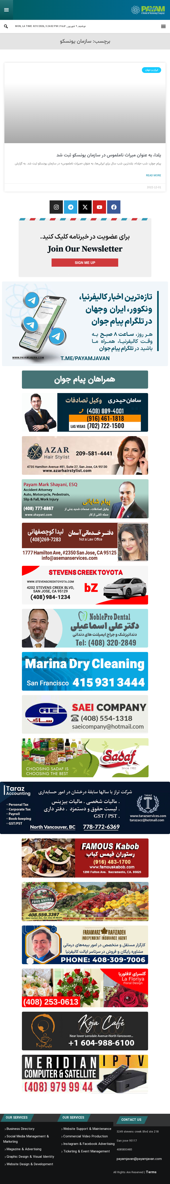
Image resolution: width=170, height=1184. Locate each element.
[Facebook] (113, 207)
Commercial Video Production (85, 1136)
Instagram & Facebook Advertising (89, 1144)
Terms (151, 1172)
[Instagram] (56, 207)
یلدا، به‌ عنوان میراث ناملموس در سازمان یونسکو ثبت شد (108, 155)
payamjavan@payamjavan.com (139, 1159)
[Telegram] (70, 207)
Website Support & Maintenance (87, 1129)
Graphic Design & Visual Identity (30, 1156)
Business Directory (20, 1129)
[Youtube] (99, 207)
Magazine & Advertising (24, 1149)
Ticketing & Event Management (86, 1151)
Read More (153, 175)
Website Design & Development (30, 1164)
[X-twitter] (85, 207)
